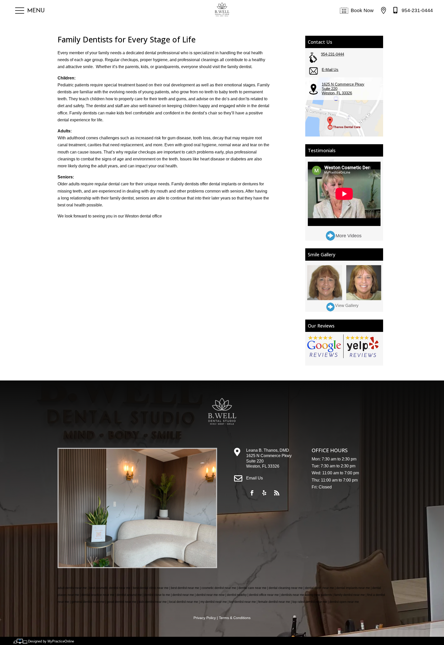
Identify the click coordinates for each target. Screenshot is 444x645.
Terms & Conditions (235, 618)
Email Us (254, 478)
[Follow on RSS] (277, 493)
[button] (30, 10)
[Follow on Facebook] (252, 493)
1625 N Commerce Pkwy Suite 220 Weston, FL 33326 (343, 88)
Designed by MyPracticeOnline (51, 641)
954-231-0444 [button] (417, 10)
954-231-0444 (332, 54)
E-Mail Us (330, 69)
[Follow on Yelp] (264, 493)
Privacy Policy (204, 618)
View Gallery (346, 305)
